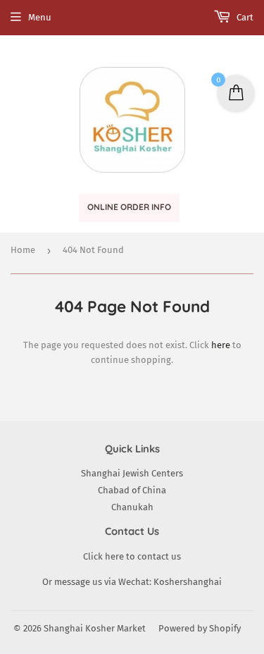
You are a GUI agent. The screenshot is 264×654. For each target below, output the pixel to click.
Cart (243, 17)
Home (23, 250)
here (220, 345)
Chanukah (132, 507)
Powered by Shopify (199, 628)
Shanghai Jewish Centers (132, 473)
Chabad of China (132, 490)
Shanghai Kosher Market (95, 628)
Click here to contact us (132, 556)
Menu (39, 17)
